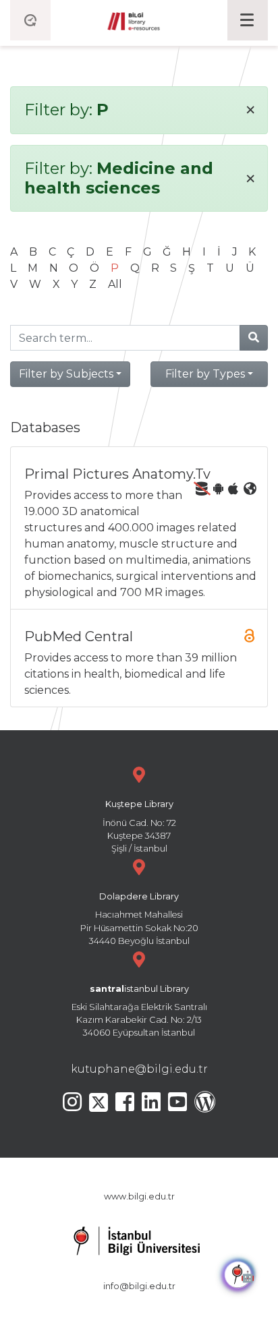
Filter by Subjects (66, 373)
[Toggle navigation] (247, 20)
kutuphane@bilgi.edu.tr (139, 1069)
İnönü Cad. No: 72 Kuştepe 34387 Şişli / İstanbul (139, 826)
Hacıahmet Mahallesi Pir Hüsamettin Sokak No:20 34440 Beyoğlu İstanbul (139, 918)
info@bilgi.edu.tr (139, 1286)
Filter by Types (205, 373)
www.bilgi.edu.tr (139, 1196)
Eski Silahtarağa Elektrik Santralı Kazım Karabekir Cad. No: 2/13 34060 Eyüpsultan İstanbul (139, 1011)
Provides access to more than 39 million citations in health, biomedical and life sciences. (130, 662)
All (115, 284)
